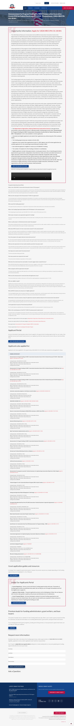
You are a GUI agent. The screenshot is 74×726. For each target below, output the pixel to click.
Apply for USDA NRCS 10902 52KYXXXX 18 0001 (29, 401)
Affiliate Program (55, 3)
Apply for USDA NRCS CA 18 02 (28, 461)
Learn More (12, 627)
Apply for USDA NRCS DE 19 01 (51, 533)
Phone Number (11, 661)
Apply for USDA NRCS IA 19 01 (53, 523)
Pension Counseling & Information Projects (25, 326)
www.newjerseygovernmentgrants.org (58, 716)
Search (46, 3)
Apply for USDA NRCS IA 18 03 (49, 441)
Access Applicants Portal (18, 602)
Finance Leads (62, 3)
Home (25, 8)
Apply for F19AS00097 (27, 543)
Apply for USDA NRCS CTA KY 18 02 (51, 411)
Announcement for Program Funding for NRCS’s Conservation (27, 324)
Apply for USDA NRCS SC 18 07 (48, 482)
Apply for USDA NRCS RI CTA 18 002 (41, 492)
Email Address (11, 657)
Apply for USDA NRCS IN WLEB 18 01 (43, 391)
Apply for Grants (14, 575)
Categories (36, 8)
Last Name (10, 653)
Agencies (30, 8)
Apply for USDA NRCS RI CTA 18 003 (42, 513)
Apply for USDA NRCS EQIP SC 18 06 (36, 431)
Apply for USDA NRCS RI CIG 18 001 (16, 358)
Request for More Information (17, 666)
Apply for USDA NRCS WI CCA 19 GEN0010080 (32, 553)
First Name (10, 648)
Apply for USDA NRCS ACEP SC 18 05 (29, 421)
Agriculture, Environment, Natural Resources (20, 20)
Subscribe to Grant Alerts (56, 692)
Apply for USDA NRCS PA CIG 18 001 (47, 31)
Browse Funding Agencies (14, 704)
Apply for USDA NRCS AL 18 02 (38, 451)
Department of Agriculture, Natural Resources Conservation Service (44, 20)
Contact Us (44, 8)
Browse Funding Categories (25, 704)
